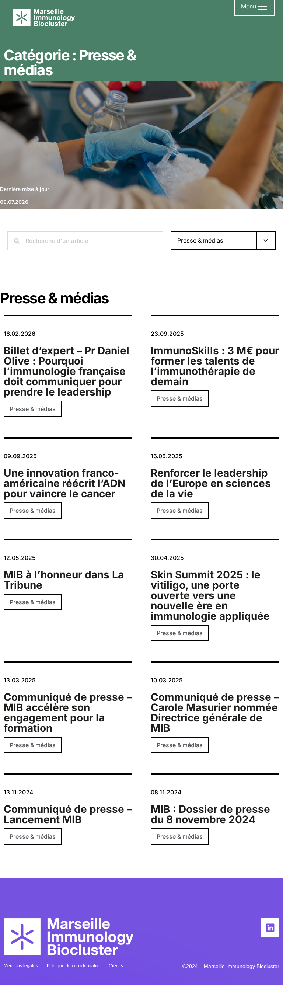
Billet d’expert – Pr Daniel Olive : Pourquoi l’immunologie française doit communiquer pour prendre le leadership (66, 371)
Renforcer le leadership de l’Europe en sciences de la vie (211, 483)
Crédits (116, 965)
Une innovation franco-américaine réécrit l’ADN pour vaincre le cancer (64, 483)
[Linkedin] (270, 927)
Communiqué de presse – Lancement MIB (68, 814)
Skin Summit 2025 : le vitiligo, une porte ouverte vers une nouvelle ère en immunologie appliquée (210, 595)
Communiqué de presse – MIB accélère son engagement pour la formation (68, 712)
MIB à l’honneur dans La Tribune (64, 579)
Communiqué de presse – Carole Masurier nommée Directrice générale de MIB (215, 712)
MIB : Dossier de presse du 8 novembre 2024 (210, 814)
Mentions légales (21, 965)
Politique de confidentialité (73, 965)
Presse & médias (33, 409)
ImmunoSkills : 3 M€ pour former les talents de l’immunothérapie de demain (215, 366)
